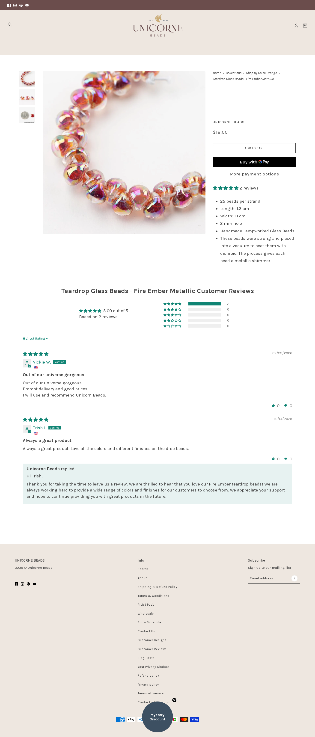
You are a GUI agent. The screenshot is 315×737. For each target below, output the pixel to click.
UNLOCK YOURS (202, 379)
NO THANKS (202, 395)
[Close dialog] (242, 324)
